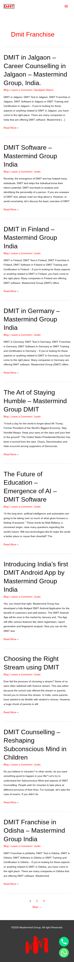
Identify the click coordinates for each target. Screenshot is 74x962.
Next (37, 907)
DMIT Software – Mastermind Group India (30, 156)
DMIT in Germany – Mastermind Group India (32, 319)
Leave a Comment (21, 90)
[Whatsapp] (64, 953)
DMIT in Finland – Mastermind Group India (30, 237)
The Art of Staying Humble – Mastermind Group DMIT (35, 401)
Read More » (11, 128)
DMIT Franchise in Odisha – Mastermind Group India (34, 830)
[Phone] (64, 941)
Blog (6, 90)
